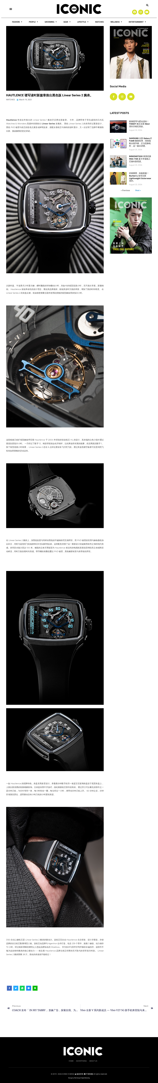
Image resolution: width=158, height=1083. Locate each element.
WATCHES (99, 22)
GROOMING (49, 22)
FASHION (16, 22)
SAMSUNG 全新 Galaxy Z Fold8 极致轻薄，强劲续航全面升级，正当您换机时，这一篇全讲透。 (140, 142)
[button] (11, 9)
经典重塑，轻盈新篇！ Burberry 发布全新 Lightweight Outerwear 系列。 (140, 177)
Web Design (77, 1078)
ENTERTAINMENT (136, 22)
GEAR (65, 22)
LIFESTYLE (81, 22)
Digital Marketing (85, 1078)
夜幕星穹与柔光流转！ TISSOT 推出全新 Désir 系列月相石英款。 (139, 124)
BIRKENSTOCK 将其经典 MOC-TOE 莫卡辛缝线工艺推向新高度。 (140, 159)
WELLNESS (115, 22)
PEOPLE (32, 22)
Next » (138, 190)
